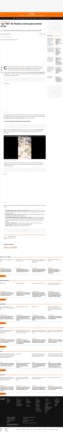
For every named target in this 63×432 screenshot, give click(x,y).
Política (46, 404)
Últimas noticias (48, 403)
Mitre (28, 429)
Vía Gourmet (3, 21)
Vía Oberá (37, 404)
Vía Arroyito (18, 401)
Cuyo (38, 18)
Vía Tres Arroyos (19, 404)
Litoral (34, 18)
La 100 (31, 429)
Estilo (46, 411)
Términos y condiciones (11, 417)
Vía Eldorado (38, 401)
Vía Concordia (38, 409)
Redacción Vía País (6, 34)
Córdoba (18, 18)
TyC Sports (44, 429)
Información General (49, 407)
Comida (5, 247)
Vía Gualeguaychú (39, 411)
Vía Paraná (37, 408)
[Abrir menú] (9, 14)
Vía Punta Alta (18, 405)
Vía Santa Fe (38, 405)
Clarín (17, 429)
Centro (27, 18)
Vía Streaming (57, 401)
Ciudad (34, 429)
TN (20, 429)
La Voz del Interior (50, 429)
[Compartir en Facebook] (2, 67)
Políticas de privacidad (11, 418)
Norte (30, 18)
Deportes (46, 410)
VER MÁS (2, 299)
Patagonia (42, 18)
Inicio (14, 18)
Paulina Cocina (14, 247)
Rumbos (56, 405)
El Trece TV (24, 429)
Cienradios (39, 429)
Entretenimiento (48, 408)
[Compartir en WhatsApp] (2, 70)
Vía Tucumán (28, 401)
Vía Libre (56, 404)
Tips (8, 21)
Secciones (47, 18)
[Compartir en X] (2, 72)
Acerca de (9, 421)
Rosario (22, 18)
